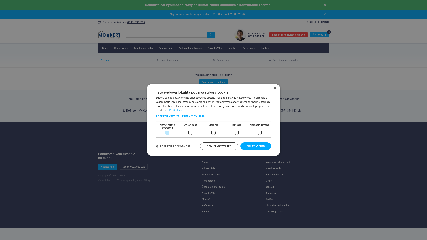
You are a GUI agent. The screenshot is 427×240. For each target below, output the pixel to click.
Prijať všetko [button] (256, 146)
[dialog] (213, 120)
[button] (213, 116)
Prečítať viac (176, 110)
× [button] (275, 88)
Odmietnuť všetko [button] (219, 146)
